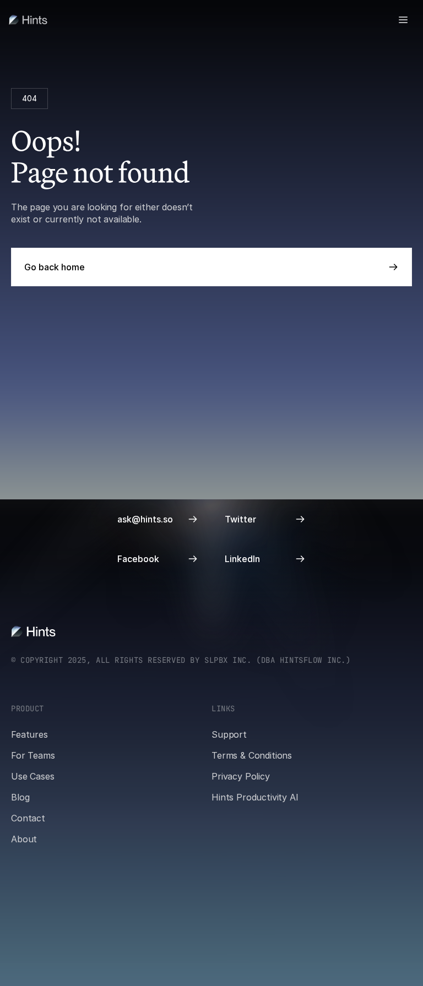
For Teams (33, 755)
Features (29, 734)
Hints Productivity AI (255, 797)
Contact (28, 818)
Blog (20, 797)
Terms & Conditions (252, 755)
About (24, 839)
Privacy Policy (241, 776)
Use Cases (33, 776)
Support (229, 734)
